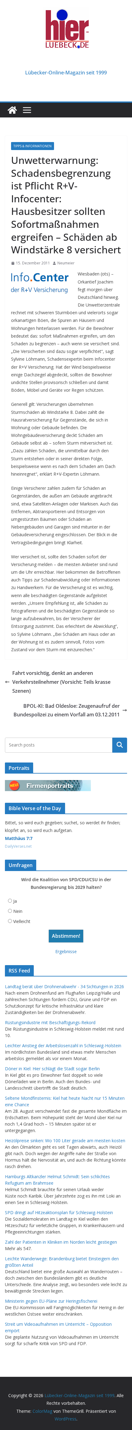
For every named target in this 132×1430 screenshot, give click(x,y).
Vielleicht (21, 921)
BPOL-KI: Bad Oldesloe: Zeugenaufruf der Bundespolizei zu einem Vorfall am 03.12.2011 (67, 710)
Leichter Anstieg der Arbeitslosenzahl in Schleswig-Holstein (63, 1045)
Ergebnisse (66, 951)
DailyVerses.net (18, 846)
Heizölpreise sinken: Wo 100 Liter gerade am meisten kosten (65, 1140)
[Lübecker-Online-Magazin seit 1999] (12, 110)
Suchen (119, 745)
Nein (17, 911)
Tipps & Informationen (33, 146)
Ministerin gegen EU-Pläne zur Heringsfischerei (51, 1301)
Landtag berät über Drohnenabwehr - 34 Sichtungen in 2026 (64, 986)
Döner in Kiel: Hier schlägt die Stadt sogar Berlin (52, 1069)
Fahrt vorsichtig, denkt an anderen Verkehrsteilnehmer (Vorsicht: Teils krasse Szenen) (61, 682)
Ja (15, 901)
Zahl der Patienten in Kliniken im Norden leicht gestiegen (61, 1242)
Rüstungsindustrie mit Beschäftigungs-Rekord (50, 1022)
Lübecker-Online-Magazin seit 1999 (66, 72)
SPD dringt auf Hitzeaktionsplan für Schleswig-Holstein (59, 1212)
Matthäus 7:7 (19, 838)
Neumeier (66, 263)
